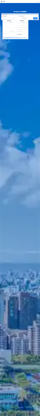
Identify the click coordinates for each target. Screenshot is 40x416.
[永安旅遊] (2, 2)
